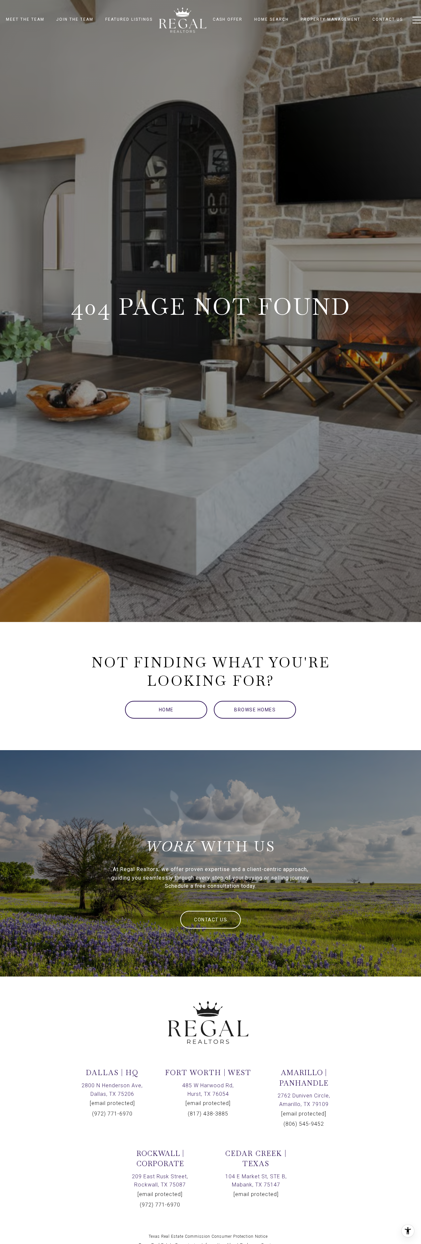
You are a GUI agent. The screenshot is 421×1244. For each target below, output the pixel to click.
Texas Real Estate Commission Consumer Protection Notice (208, 1236)
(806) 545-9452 (304, 1124)
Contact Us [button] (210, 919)
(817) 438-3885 (208, 1114)
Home (166, 709)
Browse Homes (255, 709)
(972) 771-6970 (112, 1114)
